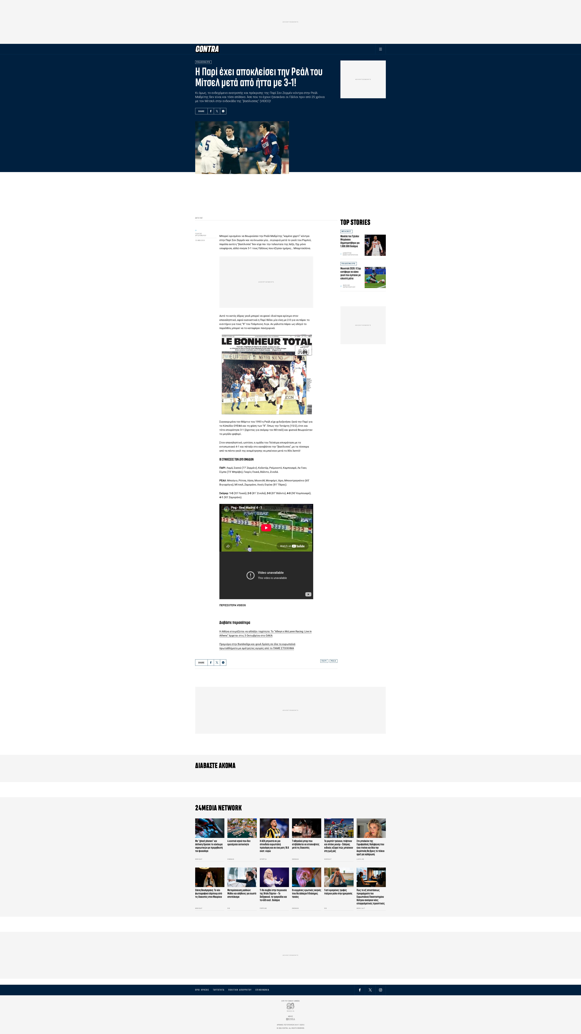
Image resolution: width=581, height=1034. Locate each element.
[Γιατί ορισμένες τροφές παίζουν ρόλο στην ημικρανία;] (338, 877)
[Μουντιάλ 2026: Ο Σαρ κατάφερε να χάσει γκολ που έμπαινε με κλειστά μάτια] (375, 277)
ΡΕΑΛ (333, 661)
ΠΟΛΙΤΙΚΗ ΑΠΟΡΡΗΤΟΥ (240, 990)
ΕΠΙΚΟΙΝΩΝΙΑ (262, 990)
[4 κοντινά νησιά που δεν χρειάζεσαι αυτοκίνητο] (242, 828)
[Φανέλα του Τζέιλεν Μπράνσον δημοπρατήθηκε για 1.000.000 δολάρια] (375, 245)
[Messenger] (223, 111)
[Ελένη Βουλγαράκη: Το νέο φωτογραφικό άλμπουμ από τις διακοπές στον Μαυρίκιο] (209, 877)
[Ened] (290, 1019)
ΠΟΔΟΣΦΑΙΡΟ (349, 264)
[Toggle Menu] (380, 49)
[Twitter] (217, 111)
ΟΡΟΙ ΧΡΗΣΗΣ (202, 990)
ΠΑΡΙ (324, 661)
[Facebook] (211, 111)
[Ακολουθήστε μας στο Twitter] (370, 990)
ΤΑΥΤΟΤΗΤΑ (218, 990)
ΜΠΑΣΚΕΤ (346, 231)
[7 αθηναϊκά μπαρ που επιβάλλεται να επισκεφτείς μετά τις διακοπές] (306, 828)
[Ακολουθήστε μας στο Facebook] (359, 990)
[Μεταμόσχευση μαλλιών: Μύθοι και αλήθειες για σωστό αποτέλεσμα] (242, 877)
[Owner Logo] (291, 1007)
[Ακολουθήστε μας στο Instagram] (380, 990)
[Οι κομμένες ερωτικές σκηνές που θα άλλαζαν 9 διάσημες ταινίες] (306, 877)
